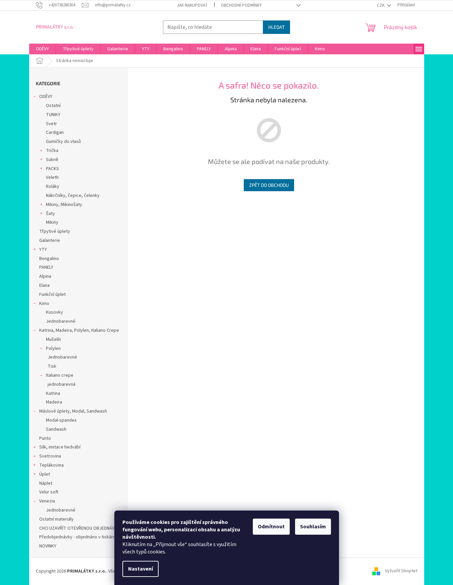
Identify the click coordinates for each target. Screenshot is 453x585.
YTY (43, 249)
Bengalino (49, 258)
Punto (45, 438)
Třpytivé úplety (54, 231)
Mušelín (53, 339)
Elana (44, 285)
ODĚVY (45, 96)
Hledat (276, 27)
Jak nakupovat (192, 5)
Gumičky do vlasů (63, 141)
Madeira (54, 402)
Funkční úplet (52, 294)
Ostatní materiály (56, 519)
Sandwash (56, 429)
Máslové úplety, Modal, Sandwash (73, 411)
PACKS (52, 168)
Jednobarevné (60, 321)
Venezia (47, 501)
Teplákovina (51, 465)
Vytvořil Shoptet (401, 571)
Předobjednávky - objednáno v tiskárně (78, 537)
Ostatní (53, 105)
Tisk (52, 366)
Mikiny (52, 222)
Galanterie (49, 240)
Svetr (51, 123)
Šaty (50, 213)
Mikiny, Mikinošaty (64, 204)
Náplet (45, 483)
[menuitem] (42, 49)
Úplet (44, 474)
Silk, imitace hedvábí (59, 447)
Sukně (52, 159)
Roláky (52, 186)
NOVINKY (47, 546)
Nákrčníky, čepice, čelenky (73, 195)
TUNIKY (53, 114)
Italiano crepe (59, 375)
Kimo (44, 303)
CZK (381, 5)
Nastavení (140, 569)
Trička (52, 150)
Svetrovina (50, 456)
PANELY (46, 267)
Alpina (45, 276)
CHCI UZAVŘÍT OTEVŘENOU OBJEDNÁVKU (79, 528)
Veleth (52, 177)
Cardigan (55, 132)
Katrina (53, 393)
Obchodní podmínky (241, 5)
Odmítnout (271, 526)
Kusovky (54, 312)
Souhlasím (313, 526)
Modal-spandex (61, 420)
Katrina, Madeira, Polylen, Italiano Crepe (79, 330)
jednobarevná (61, 384)
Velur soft (48, 492)
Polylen (53, 348)
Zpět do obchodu (269, 185)
